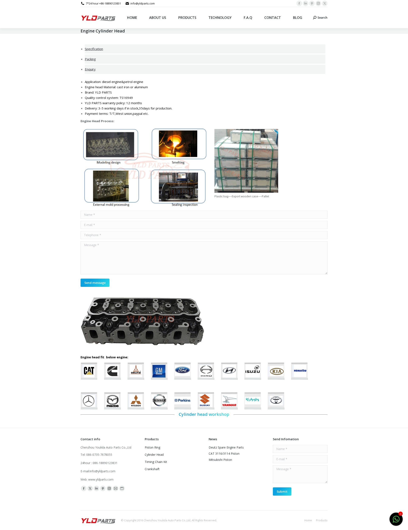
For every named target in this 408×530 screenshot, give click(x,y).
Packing (90, 59)
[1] (396, 521)
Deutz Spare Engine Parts (226, 447)
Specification (94, 49)
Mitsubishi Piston (220, 460)
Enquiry (90, 69)
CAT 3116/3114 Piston (224, 453)
